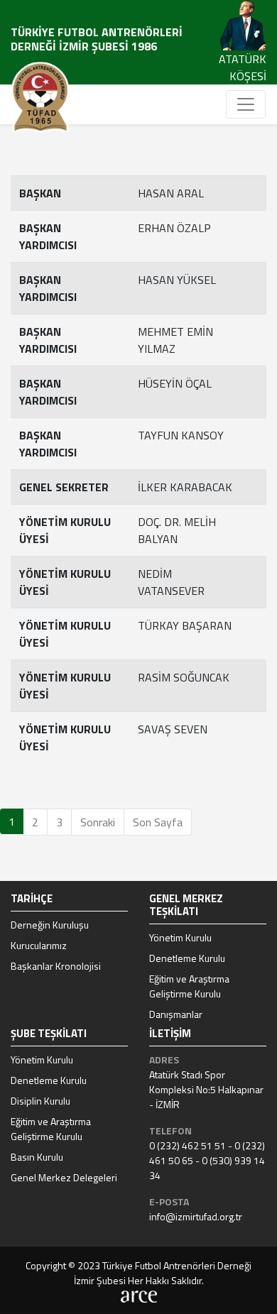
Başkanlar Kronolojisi (56, 965)
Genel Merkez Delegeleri (64, 1177)
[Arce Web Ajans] (139, 1295)
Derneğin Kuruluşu (50, 924)
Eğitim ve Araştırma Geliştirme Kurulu (189, 986)
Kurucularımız (39, 945)
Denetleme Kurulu (187, 958)
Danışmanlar (175, 1014)
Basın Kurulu (37, 1156)
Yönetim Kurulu (180, 937)
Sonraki (97, 822)
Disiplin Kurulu (40, 1100)
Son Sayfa (158, 822)
